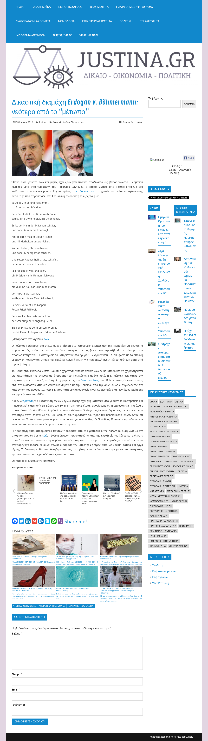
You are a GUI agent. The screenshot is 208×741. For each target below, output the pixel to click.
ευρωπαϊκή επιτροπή (162, 486)
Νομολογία (66, 21)
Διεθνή (66, 122)
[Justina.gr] (158, 160)
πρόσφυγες (186, 526)
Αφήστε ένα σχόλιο (132, 122)
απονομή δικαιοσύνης (163, 421)
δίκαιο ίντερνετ (159, 446)
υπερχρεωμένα (178, 545)
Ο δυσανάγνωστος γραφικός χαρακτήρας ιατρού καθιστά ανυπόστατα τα (25, 498)
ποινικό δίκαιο (158, 516)
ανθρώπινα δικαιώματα (52, 606)
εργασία (182, 471)
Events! (154, 208)
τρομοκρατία (158, 545)
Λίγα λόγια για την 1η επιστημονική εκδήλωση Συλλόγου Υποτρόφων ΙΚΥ (164, 272)
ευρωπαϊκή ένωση (160, 481)
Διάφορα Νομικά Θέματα (33, 21)
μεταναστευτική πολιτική (165, 496)
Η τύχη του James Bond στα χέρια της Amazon (190, 339)
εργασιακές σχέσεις (161, 476)
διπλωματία (187, 461)
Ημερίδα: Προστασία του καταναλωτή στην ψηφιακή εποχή (164, 229)
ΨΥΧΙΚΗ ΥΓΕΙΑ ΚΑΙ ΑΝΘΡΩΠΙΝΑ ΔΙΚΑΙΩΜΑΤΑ (47, 480)
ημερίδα (183, 486)
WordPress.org (160, 583)
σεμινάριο (156, 531)
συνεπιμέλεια (158, 536)
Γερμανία (57, 122)
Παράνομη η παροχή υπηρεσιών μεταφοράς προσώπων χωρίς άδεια (90, 498)
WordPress (175, 736)
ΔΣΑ (162, 401)
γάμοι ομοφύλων (160, 436)
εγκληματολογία (160, 466)
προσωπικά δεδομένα (163, 526)
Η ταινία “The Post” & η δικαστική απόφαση (111, 496)
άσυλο (179, 401)
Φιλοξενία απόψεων (30, 35)
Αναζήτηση (189, 104)
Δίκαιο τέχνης (77, 122)
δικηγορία (156, 461)
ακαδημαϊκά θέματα (162, 411)
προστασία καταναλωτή (164, 521)
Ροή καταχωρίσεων (164, 571)
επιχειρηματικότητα (162, 471)
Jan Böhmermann (85, 191)
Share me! (75, 521)
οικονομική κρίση (161, 506)
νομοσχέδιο (179, 501)
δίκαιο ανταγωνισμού (162, 451)
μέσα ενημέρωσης (178, 491)
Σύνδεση (157, 565)
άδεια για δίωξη (90, 380)
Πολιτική (125, 21)
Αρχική (21, 7)
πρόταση (27, 401)
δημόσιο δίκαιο (181, 456)
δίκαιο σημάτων (159, 456)
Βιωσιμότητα (99, 7)
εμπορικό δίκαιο (183, 466)
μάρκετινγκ (157, 491)
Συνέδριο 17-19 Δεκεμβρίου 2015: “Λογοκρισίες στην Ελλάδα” (132, 497)
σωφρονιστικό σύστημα (164, 541)
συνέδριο (171, 531)
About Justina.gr (62, 35)
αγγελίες (155, 406)
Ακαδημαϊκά (42, 7)
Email (16, 689)
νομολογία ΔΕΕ (159, 501)
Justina (42, 122)
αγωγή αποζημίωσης (24, 606)
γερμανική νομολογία (80, 606)
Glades (188, 736)
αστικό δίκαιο (158, 426)
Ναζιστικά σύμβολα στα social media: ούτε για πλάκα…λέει (68, 497)
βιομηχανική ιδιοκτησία (164, 431)
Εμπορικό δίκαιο (70, 7)
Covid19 (153, 401)
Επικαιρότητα (150, 21)
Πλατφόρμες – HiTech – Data (135, 7)
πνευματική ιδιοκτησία (163, 511)
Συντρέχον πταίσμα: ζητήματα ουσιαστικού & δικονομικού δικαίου (164, 361)
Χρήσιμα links (88, 35)
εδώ (46, 339)
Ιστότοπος (19, 704)
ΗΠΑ (169, 401)
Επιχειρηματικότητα (97, 21)
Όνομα (17, 674)
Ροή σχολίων (160, 577)
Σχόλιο (17, 633)
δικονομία (171, 461)
